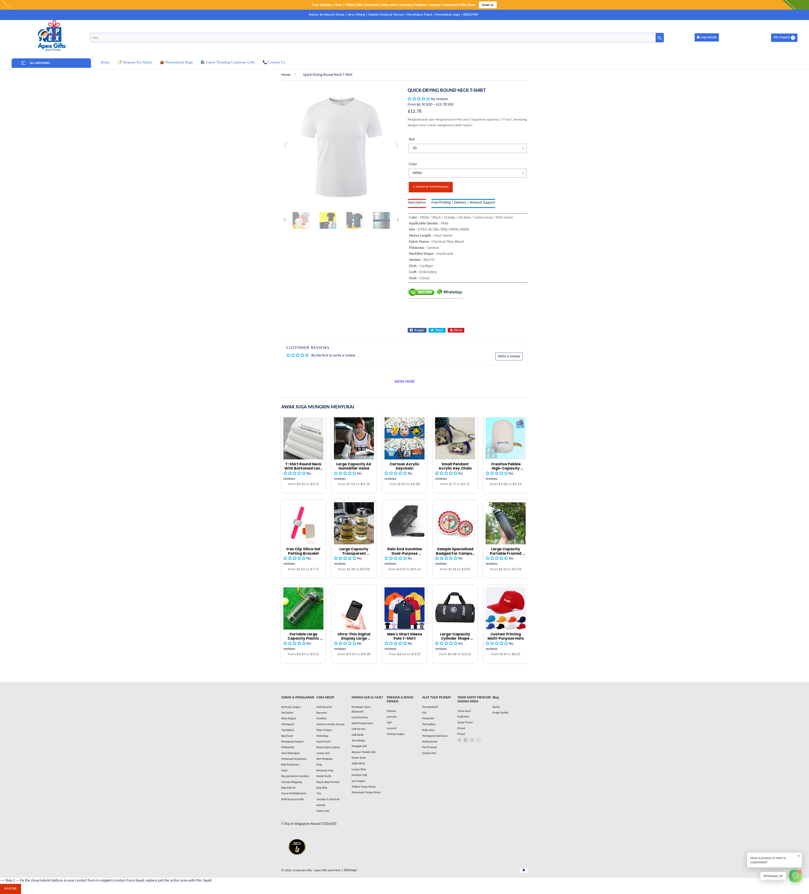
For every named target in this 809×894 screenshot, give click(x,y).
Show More (404, 382)
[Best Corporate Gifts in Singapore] (297, 860)
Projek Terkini (500, 712)
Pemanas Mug (324, 770)
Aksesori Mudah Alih (363, 752)
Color (413, 164)
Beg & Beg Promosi (327, 782)
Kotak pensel (429, 741)
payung (320, 805)
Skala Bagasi (288, 718)
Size (412, 139)
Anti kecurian (324, 707)
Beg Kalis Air (288, 787)
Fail (424, 712)
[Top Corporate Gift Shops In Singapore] (308, 824)
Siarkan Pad (429, 753)
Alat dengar (359, 740)
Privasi (461, 728)
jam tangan (358, 781)
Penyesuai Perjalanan (293, 759)
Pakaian (391, 711)
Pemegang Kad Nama (435, 736)
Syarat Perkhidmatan (293, 793)
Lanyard (391, 728)
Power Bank (359, 758)
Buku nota (428, 730)
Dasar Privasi (465, 722)
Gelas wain (322, 811)
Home (286, 75)
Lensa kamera (360, 717)
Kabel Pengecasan (362, 723)
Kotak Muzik (323, 776)
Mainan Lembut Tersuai (330, 724)
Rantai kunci (323, 741)
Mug (319, 764)
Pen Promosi (429, 747)
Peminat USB (359, 775)
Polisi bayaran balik (292, 799)
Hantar (10, 888)
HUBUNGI (463, 716)
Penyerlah (428, 718)
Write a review (509, 356)
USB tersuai (358, 729)
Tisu (318, 793)
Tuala (284, 770)
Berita (496, 707)
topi (389, 722)
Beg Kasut (287, 736)
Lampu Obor (359, 769)
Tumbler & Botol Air (328, 799)
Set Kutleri (287, 712)
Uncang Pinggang (291, 782)
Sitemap (350, 870)
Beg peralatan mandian (295, 776)
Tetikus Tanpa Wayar (364, 786)
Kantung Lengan (290, 707)
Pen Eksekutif (430, 707)
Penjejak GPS (359, 746)
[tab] (417, 203)
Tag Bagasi (287, 730)
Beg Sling (321, 787)
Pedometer (288, 747)
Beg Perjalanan (290, 764)
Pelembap (322, 736)
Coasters (321, 718)
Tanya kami (464, 711)
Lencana (392, 716)
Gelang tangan (395, 734)
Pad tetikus (428, 724)
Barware (321, 712)
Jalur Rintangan (290, 753)
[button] (419, 99)
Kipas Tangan (324, 730)
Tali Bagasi (287, 724)
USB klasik (357, 735)
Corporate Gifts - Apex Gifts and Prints (317, 870)
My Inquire (784, 37)
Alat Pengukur (324, 759)
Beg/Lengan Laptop (328, 747)
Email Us (488, 5)
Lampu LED (323, 753)
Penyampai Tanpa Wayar (366, 792)
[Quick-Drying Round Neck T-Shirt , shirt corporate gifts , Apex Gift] (301, 220)
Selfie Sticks (358, 763)
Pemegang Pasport (292, 741)
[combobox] (377, 37)
